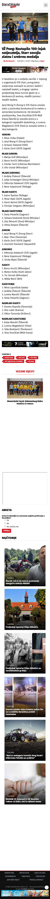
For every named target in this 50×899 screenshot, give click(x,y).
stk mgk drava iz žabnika (14, 361)
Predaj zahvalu (36, 880)
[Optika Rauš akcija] (25, 69)
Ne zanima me (12, 527)
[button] (4, 391)
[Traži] (29, 5)
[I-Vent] (25, 344)
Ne (7, 523)
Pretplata (40, 876)
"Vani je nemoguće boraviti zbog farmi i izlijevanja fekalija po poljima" (24, 756)
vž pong (31, 361)
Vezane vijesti (25, 371)
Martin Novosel (8, 61)
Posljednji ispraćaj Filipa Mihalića (22, 627)
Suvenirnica (10, 876)
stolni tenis (9, 358)
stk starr (22, 358)
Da (7, 520)
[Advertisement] (25, 438)
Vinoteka (26, 876)
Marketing (9, 873)
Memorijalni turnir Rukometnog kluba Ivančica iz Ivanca (25, 402)
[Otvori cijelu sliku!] (25, 28)
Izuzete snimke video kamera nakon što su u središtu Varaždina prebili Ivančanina (24, 712)
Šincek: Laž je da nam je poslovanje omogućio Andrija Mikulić (22, 582)
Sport (42, 61)
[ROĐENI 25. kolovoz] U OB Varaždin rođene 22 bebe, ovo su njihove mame (23, 800)
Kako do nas (39, 873)
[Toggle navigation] (45, 5)
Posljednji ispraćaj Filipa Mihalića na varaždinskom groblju (23, 669)
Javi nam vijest (13, 880)
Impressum (24, 873)
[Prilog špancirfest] (25, 893)
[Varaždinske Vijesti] (11, 4)
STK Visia (33, 358)
